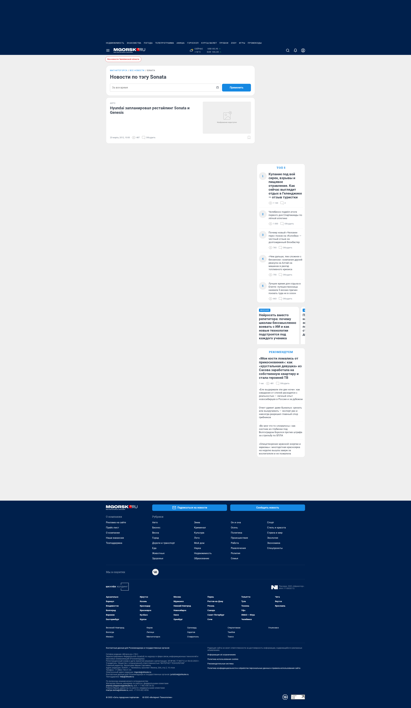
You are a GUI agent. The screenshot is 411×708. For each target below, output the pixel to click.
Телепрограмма (164, 43)
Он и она (236, 522)
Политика (236, 532)
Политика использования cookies (222, 659)
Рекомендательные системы (220, 664)
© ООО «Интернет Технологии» (157, 697)
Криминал (200, 527)
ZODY (233, 43)
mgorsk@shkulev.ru (142, 672)
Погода (148, 43)
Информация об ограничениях (221, 655)
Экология (272, 537)
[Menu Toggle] (108, 50)
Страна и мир (274, 532)
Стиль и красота (276, 527)
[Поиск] (288, 50)
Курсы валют (209, 43)
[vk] (155, 572)
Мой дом (199, 543)
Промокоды (255, 43)
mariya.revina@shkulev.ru (117, 690)
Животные (158, 553)
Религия (235, 553)
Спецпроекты (275, 548)
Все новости (137, 70)
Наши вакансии (115, 537)
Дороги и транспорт (163, 543)
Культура (199, 532)
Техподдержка (114, 543)
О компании (113, 532)
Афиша (181, 43)
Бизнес (156, 527)
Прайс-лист (112, 527)
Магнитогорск (118, 70)
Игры (242, 43)
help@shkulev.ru (127, 677)
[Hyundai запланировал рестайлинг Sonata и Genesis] (227, 118)
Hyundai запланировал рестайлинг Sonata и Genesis (150, 110)
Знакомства (134, 43)
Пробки (223, 43)
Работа (235, 543)
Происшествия (239, 537)
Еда (154, 548)
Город (155, 537)
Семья (234, 558)
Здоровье (157, 558)
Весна (155, 532)
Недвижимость (115, 43)
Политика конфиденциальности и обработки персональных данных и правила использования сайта (253, 668)
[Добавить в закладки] (249, 137)
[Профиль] (303, 50)
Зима (197, 522)
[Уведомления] (295, 50)
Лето (197, 537)
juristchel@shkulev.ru (179, 674)
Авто (155, 522)
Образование (201, 558)
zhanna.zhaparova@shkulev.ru (119, 686)
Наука (197, 548)
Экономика (273, 543)
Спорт (270, 522)
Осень (234, 527)
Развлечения (238, 548)
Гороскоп (193, 43)
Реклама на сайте (116, 522)
